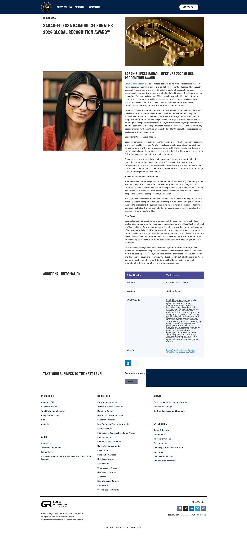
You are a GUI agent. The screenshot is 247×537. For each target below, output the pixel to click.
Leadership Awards (106, 419)
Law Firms (158, 452)
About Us (45, 424)
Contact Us (46, 443)
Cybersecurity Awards (107, 468)
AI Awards (101, 476)
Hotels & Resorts (161, 430)
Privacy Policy (47, 452)
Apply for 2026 (47, 402)
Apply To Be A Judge (50, 415)
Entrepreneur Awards (107, 402)
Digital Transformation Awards (111, 415)
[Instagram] (185, 508)
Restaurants (159, 434)
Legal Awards (103, 450)
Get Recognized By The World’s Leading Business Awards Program (66, 457)
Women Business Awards (108, 406)
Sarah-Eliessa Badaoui (135, 83)
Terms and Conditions (51, 447)
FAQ (70, 7)
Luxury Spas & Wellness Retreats (168, 447)
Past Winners (94, 7)
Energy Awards (104, 437)
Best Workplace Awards (108, 481)
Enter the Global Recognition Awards (170, 402)
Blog (43, 419)
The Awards (79, 7)
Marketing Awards (105, 411)
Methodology (61, 7)
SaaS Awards (103, 463)
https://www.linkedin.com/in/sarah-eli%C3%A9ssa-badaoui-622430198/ (181, 351)
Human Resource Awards (108, 446)
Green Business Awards (108, 489)
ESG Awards (102, 485)
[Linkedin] (128, 363)
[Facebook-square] (179, 508)
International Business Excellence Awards (116, 433)
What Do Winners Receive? (53, 411)
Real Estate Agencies (163, 456)
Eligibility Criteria (49, 406)
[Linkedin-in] (191, 508)
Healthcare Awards (105, 459)
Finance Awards (104, 428)
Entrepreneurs (160, 443)
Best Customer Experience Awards (113, 424)
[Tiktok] (203, 508)
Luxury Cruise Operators (164, 460)
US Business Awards (106, 472)
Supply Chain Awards (106, 454)
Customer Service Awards (109, 441)
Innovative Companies (163, 438)
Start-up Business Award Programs (169, 411)
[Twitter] (197, 508)
